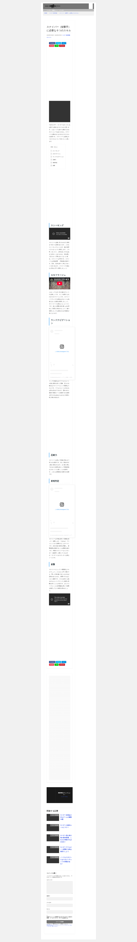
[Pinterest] (62, 46)
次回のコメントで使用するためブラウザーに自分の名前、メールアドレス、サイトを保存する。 (59, 917)
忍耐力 (53, 159)
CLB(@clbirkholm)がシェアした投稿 (59, 377)
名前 (48, 895)
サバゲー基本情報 (53, 13)
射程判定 (54, 162)
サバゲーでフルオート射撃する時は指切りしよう (66, 849)
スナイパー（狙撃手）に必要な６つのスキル (68, 13)
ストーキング (55, 150)
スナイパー (49, 37)
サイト (48, 909)
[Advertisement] (59, 75)
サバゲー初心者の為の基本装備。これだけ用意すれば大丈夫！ (66, 839)
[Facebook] (52, 43)
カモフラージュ (55, 153)
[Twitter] (58, 43)
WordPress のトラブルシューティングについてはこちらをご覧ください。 (59, 925)
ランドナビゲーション (57, 156)
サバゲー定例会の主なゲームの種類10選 (66, 817)
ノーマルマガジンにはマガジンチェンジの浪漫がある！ (66, 860)
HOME (45, 13)
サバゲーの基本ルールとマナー (66, 826)
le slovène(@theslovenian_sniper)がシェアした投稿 (63, 535)
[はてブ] (63, 43)
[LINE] (57, 46)
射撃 (53, 165)
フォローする (64, 796)
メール (49, 902)
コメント (49, 879)
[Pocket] (51, 46)
